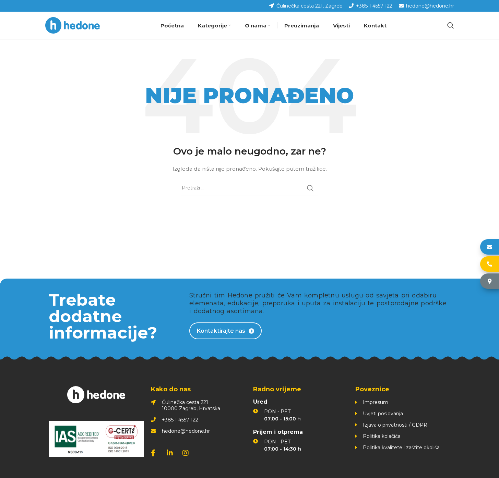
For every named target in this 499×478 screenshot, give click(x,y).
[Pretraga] (451, 25)
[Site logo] (72, 25)
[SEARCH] (310, 188)
